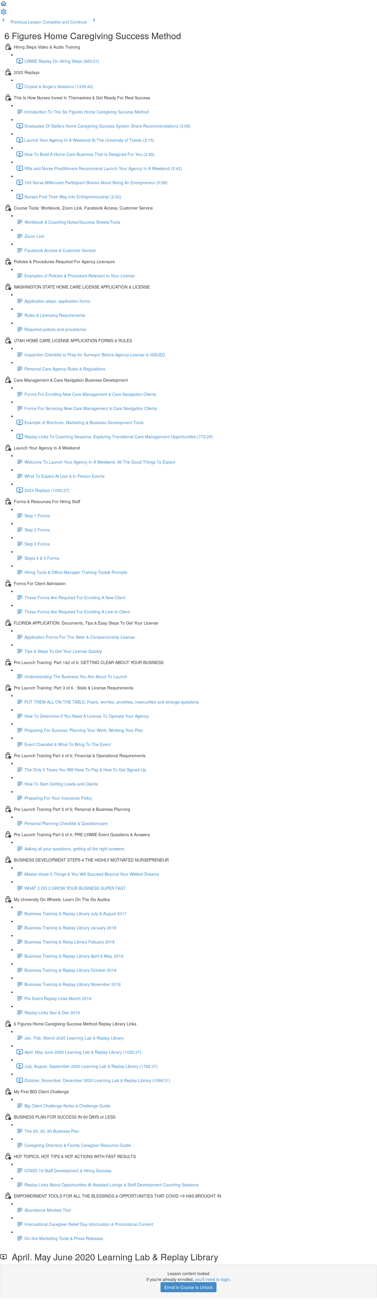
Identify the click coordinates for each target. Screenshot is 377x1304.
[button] (3, 5)
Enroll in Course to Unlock (188, 1287)
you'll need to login (212, 1279)
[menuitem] (3, 14)
